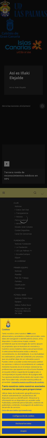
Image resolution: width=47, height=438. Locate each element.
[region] (23, 377)
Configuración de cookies (23, 416)
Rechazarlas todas (23, 423)
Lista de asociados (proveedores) (16, 410)
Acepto (23, 431)
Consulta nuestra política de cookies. (27, 382)
